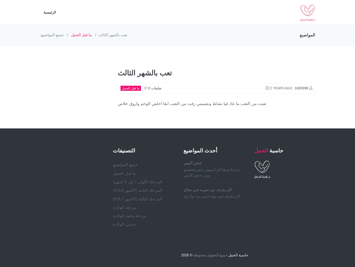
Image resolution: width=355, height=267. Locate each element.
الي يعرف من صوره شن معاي (208, 190)
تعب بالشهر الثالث (112, 35)
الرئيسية (49, 12)
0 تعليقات (154, 88)
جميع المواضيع (52, 35)
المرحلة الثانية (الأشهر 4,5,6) (137, 190)
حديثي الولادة (124, 224)
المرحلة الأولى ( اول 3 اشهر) (137, 182)
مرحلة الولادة (124, 207)
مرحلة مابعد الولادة (129, 216)
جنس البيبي (193, 163)
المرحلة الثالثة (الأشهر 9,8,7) (137, 199)
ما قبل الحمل (81, 35)
